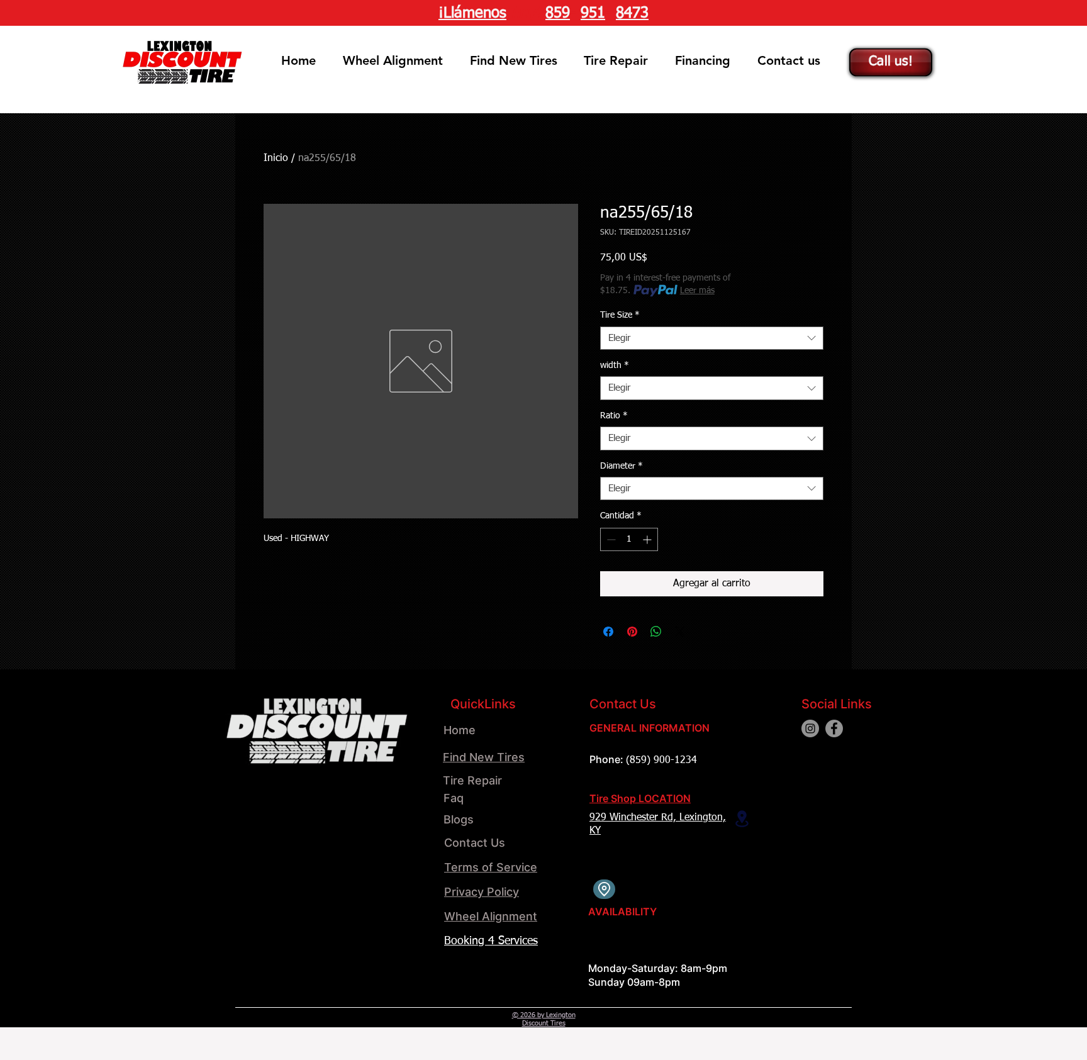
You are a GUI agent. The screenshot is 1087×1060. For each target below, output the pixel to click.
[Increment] (648, 539)
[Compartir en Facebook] (608, 631)
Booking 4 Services (491, 941)
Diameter (621, 466)
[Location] (742, 818)
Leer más (697, 290)
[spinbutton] (629, 539)
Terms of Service (490, 867)
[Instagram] (810, 728)
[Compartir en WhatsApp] (656, 631)
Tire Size (620, 315)
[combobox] (711, 338)
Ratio (614, 415)
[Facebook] (834, 728)
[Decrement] (610, 539)
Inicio (276, 158)
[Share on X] (680, 631)
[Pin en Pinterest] (632, 631)
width (614, 365)
